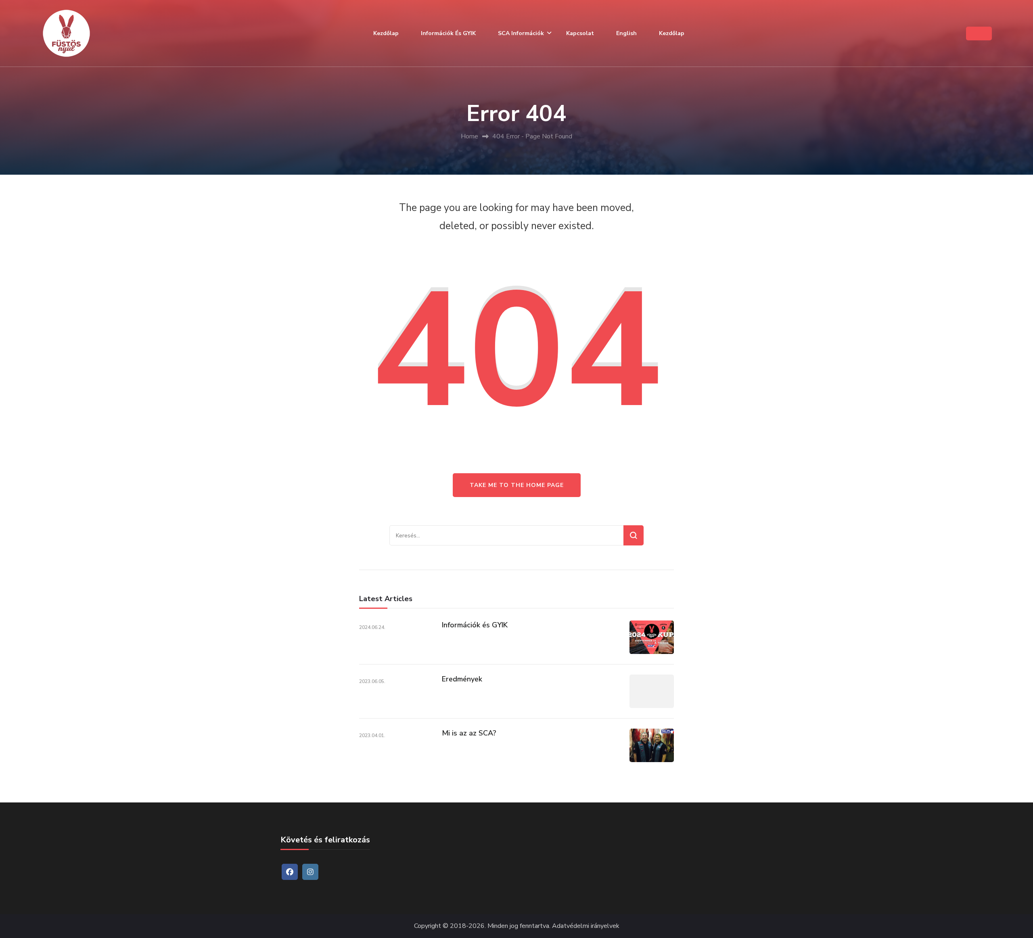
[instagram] (310, 872)
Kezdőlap (386, 33)
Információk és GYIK (448, 33)
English (626, 33)
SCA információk (521, 33)
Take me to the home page (517, 485)
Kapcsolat (580, 33)
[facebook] (290, 872)
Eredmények (462, 679)
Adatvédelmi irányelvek (585, 926)
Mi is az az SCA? (469, 733)
